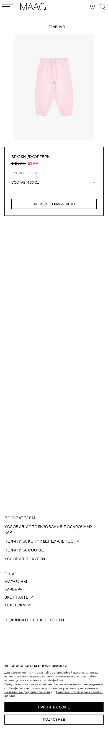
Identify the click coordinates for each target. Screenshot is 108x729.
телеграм (15, 605)
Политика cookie (24, 550)
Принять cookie (54, 707)
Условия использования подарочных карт (48, 530)
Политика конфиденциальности (41, 541)
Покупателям (19, 518)
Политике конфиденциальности (27, 691)
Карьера (13, 589)
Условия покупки (24, 559)
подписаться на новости (34, 620)
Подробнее (54, 720)
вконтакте (16, 597)
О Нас (10, 574)
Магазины (15, 581)
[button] (54, 182)
